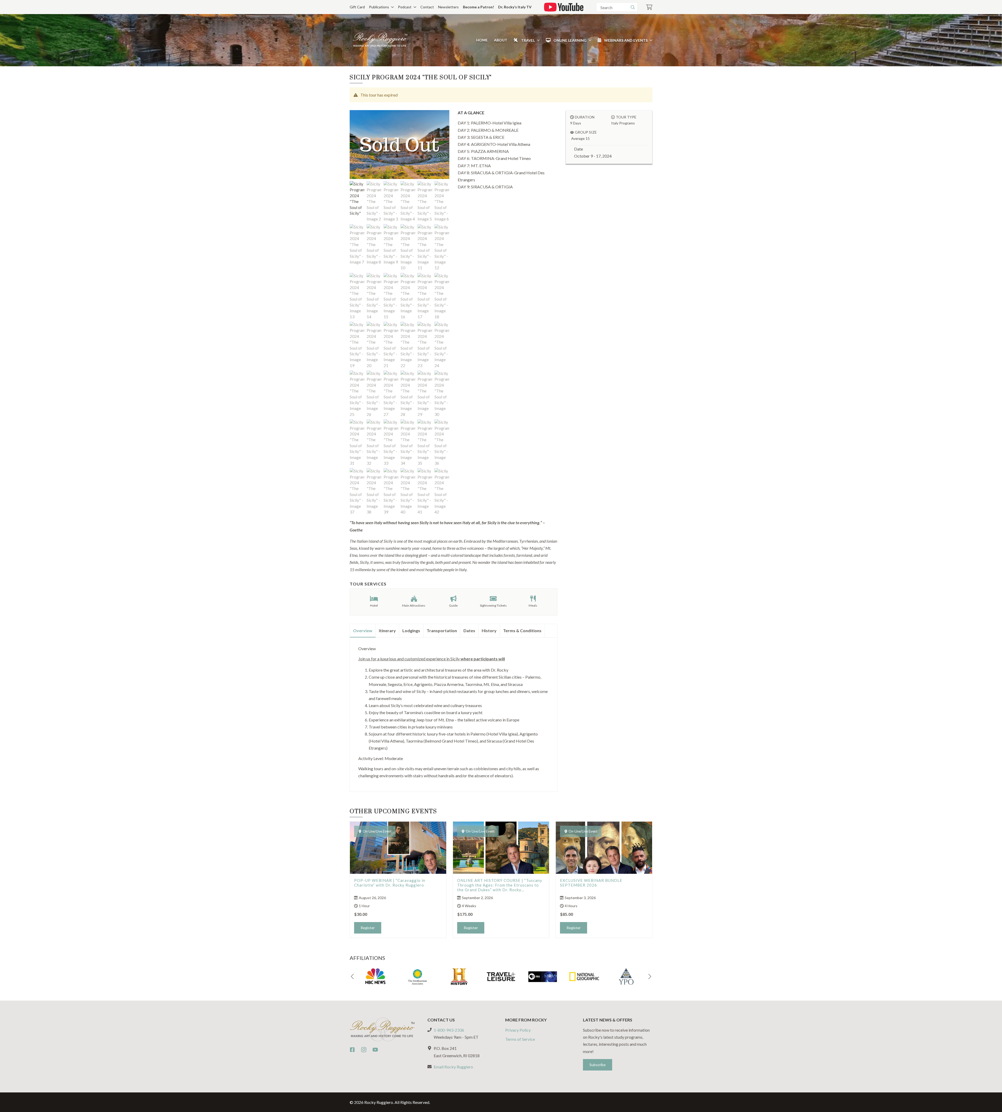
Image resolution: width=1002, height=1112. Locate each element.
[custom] (352, 1049)
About (500, 40)
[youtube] (375, 1049)
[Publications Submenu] (391, 7)
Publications (379, 7)
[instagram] (363, 1049)
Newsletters (448, 7)
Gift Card (357, 7)
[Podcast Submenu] (413, 7)
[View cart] (649, 7)
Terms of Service (520, 1039)
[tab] (363, 630)
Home (482, 40)
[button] (352, 976)
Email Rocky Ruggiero (453, 1066)
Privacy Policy (518, 1029)
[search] (632, 7)
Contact (427, 7)
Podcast (404, 7)
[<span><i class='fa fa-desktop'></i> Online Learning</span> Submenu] (589, 40)
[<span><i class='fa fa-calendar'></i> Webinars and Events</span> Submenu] (650, 40)
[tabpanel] (453, 712)
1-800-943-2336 (449, 1029)
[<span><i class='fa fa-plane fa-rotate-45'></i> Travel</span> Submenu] (537, 40)
